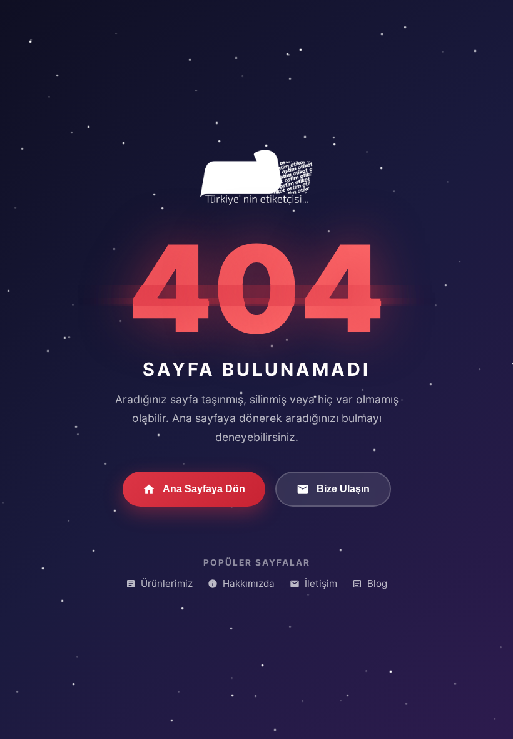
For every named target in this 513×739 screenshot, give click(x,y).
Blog (377, 583)
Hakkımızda (249, 583)
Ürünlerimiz (167, 583)
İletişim (321, 583)
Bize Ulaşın (343, 488)
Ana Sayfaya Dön (204, 488)
